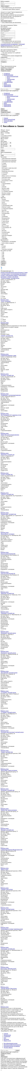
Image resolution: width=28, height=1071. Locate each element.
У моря (25, 272)
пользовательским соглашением (9, 44)
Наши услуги (7, 1040)
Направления (7, 1035)
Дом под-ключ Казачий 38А (8, 553)
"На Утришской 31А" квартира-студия (11, 415)
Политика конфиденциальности (12, 1044)
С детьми (8, 276)
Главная (6, 118)
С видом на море (5, 274)
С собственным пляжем (11, 275)
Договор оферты (8, 1047)
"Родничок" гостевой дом (7, 790)
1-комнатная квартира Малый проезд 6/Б (11, 849)
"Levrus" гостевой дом (7, 474)
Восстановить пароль (6, 21)
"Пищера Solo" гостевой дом (8, 514)
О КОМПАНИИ (8, 82)
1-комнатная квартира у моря (8, 355)
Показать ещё (4, 324)
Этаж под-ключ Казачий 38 (8, 573)
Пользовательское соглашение (12, 1046)
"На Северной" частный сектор (9, 672)
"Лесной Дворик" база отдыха (9, 988)
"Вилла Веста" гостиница (7, 534)
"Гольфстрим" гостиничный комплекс (11, 395)
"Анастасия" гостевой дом (8, 948)
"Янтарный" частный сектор (8, 633)
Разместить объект (5, 70)
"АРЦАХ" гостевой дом (7, 494)
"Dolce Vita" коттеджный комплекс (10, 434)
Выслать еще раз (5, 29)
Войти (2, 69)
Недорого (21, 272)
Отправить (3, 61)
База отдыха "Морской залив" (8, 968)
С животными (22, 275)
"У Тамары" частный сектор (8, 712)
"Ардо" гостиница (5, 301)
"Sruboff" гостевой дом (7, 335)
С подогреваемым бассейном (18, 274)
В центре (15, 272)
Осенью (3, 272)
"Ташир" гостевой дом (7, 752)
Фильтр (3, 265)
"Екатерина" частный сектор (8, 653)
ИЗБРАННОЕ (7, 86)
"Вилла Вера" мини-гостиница (9, 770)
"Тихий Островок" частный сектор (10, 278)
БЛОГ (5, 83)
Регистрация (8, 69)
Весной (11, 272)
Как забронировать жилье (10, 1043)
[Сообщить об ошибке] (2, 295)
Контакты (6, 1039)
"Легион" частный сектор (7, 909)
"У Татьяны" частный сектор (8, 692)
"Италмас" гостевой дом (7, 830)
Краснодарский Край (12, 76)
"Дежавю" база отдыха (7, 889)
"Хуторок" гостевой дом (7, 375)
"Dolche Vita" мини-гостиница (9, 810)
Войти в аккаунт (5, 6)
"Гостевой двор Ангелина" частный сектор (12, 732)
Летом (7, 272)
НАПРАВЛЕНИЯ (8, 75)
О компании (7, 1036)
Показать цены (5, 299)
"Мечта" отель (4, 869)
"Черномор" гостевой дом (7, 613)
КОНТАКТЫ (7, 85)
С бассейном (14, 276)
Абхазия (9, 80)
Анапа (5, 122)
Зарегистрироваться (6, 39)
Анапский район (8, 121)
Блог (5, 1038)
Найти (2, 150)
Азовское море (11, 79)
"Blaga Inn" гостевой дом (7, 593)
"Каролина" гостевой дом (7, 454)
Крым (8, 78)
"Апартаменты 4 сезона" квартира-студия (12, 929)
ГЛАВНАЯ (7, 73)
